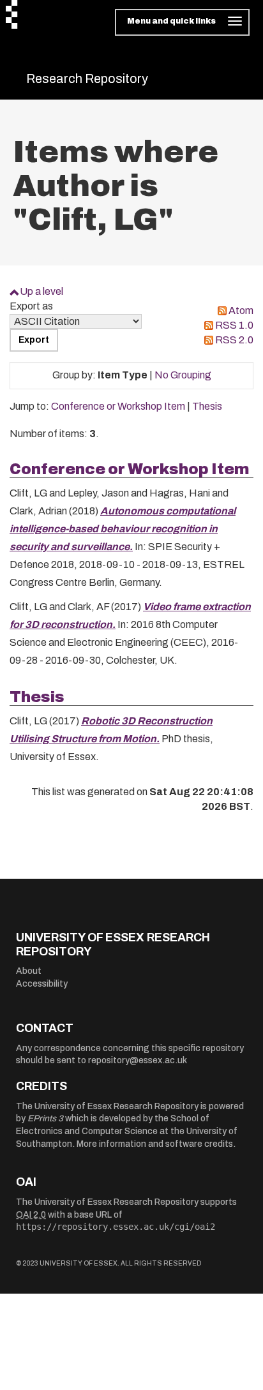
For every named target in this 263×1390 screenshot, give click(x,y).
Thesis (207, 406)
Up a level (41, 291)
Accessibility (42, 984)
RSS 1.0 (234, 325)
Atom (241, 310)
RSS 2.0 (234, 339)
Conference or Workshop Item (118, 406)
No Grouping (182, 375)
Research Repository (87, 78)
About (28, 971)
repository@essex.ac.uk (137, 1060)
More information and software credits (155, 1144)
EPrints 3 (45, 1118)
